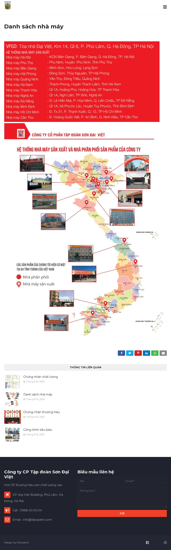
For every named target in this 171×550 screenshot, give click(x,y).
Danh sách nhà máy (37, 394)
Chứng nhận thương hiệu (41, 412)
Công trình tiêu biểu (37, 430)
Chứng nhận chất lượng (40, 377)
